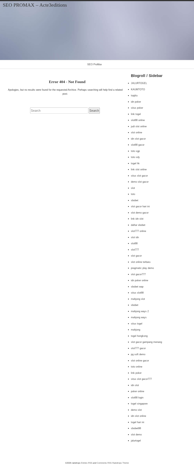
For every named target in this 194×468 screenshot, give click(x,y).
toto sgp (135, 151)
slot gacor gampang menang (146, 342)
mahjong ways (139, 317)
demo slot (136, 409)
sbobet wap (137, 286)
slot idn (135, 237)
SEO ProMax (94, 64)
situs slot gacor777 (141, 379)
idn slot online (138, 416)
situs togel (136, 323)
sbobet (134, 200)
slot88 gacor (137, 144)
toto (133, 194)
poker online (137, 391)
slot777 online (138, 231)
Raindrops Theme (120, 463)
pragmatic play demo (142, 268)
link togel (136, 114)
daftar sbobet (138, 225)
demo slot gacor (140, 181)
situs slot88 (137, 292)
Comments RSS (104, 463)
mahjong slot (138, 299)
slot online (136, 132)
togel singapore (139, 403)
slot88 (134, 243)
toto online (136, 366)
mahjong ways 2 (140, 311)
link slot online (139, 169)
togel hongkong (139, 336)
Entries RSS (86, 463)
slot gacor (136, 255)
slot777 (135, 249)
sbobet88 (136, 428)
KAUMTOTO (138, 89)
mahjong (135, 329)
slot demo (136, 434)
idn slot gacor (138, 138)
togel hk (135, 163)
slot (133, 188)
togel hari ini (137, 422)
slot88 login (137, 397)
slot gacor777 (138, 274)
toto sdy (135, 157)
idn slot (135, 385)
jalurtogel (136, 440)
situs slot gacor (139, 175)
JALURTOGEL (139, 83)
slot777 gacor (138, 348)
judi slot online (139, 126)
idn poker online (139, 280)
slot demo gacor (140, 212)
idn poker (136, 101)
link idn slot (137, 218)
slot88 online (138, 120)
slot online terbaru (140, 262)
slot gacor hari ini (140, 206)
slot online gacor (140, 360)
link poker (136, 372)
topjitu (134, 95)
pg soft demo (138, 354)
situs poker (137, 107)
